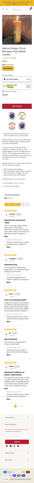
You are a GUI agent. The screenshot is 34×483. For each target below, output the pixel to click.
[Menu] (3, 9)
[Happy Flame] (17, 9)
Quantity (5, 95)
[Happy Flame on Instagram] (14, 446)
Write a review (12, 205)
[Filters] (23, 204)
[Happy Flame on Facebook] (11, 446)
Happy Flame (10, 479)
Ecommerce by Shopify (25, 479)
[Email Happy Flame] (7, 446)
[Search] (7, 9)
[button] (6, 58)
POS (15, 479)
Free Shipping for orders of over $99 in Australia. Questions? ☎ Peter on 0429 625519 (17, 3)
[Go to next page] (22, 406)
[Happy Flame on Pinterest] (18, 446)
